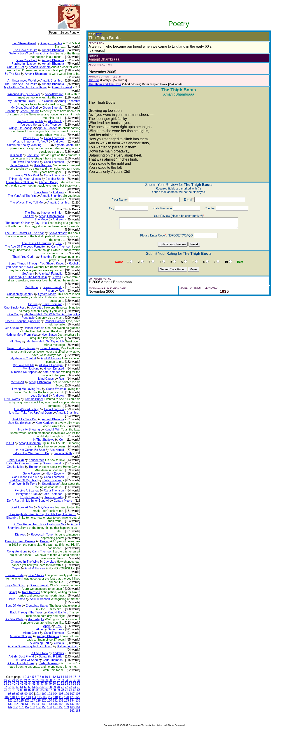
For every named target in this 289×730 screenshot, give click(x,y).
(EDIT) (99, 34)
